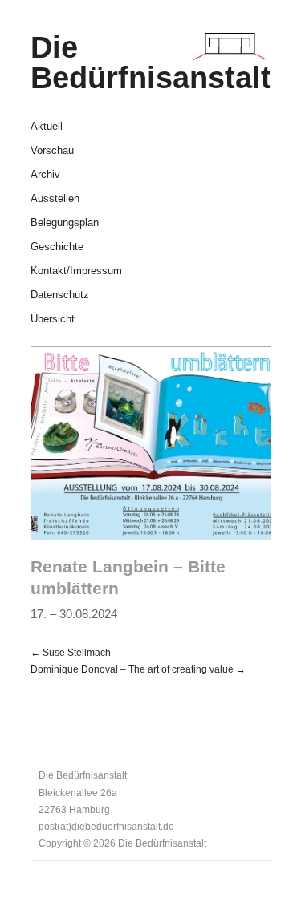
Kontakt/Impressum (76, 271)
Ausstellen (55, 199)
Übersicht (53, 319)
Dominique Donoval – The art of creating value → (138, 669)
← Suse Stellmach (71, 652)
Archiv (45, 175)
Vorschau (52, 151)
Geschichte (57, 247)
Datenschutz (60, 295)
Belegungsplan (65, 223)
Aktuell (47, 127)
